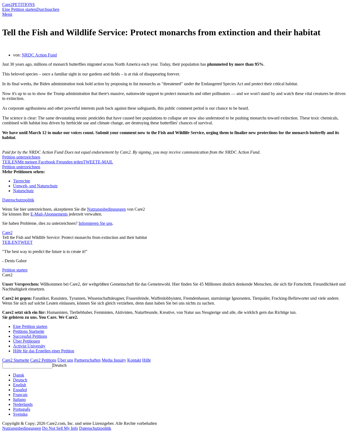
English (19, 385)
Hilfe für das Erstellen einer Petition (43, 351)
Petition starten (14, 270)
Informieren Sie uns (95, 223)
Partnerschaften (87, 360)
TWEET (90, 162)
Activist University (29, 346)
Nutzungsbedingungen (106, 209)
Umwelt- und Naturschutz (35, 186)
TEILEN (10, 242)
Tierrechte (21, 181)
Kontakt (134, 360)
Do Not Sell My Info (60, 428)
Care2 (7, 4)
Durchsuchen (47, 9)
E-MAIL (105, 162)
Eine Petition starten (19, 9)
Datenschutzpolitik (18, 200)
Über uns (65, 360)
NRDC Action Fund (39, 55)
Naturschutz (23, 190)
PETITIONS (24, 4)
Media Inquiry (114, 360)
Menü (7, 14)
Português (21, 409)
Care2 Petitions (43, 360)
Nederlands (23, 404)
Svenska (20, 414)
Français (20, 394)
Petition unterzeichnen (21, 157)
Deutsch (59, 365)
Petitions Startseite (28, 331)
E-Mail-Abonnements (49, 214)
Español (20, 389)
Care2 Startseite (15, 360)
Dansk (18, 375)
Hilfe (146, 360)
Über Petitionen (26, 341)
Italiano (19, 399)
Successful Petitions (30, 336)
